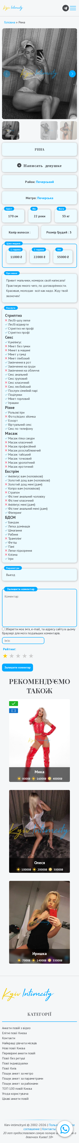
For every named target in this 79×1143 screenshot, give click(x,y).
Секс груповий (17, 378)
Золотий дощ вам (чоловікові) (29, 480)
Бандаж (13, 522)
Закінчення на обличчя (23, 370)
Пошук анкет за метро (17, 1073)
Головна (9, 22)
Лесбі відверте (18, 324)
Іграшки (13, 403)
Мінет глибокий (19, 358)
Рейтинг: (9, 649)
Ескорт (13, 420)
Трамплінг (14, 538)
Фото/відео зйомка (22, 416)
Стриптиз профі (19, 332)
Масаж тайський (19, 454)
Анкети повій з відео (16, 1028)
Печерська (45, 198)
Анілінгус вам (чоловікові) (25, 476)
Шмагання (15, 530)
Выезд (10, 575)
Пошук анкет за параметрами (22, 1078)
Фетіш (12, 542)
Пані (11, 546)
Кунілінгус (14, 342)
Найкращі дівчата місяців (19, 1043)
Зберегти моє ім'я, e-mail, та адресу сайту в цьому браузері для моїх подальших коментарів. (38, 631)
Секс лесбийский (19, 387)
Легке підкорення (20, 550)
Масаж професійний (22, 446)
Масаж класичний (20, 442)
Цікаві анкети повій (15, 1099)
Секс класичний (18, 382)
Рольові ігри (16, 412)
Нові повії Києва (13, 1048)
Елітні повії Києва (14, 1033)
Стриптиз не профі (21, 328)
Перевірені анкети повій (18, 1053)
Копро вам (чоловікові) (24, 488)
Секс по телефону (20, 429)
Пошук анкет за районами (20, 1083)
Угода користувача (15, 1094)
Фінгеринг (14, 513)
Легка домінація (19, 526)
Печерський (45, 182)
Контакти (8, 1038)
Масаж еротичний (20, 466)
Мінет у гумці (17, 354)
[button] (65, 1129)
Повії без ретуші (13, 1058)
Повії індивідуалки (15, 1063)
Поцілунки (15, 395)
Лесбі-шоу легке (19, 320)
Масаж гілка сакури (21, 438)
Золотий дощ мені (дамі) (25, 484)
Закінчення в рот (19, 362)
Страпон (14, 492)
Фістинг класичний (21, 500)
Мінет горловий (19, 399)
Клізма (12, 555)
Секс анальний (18, 374)
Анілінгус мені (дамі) (21, 504)
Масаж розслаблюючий (24, 450)
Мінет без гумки (19, 346)
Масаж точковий (20, 458)
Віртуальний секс (20, 424)
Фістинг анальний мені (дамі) (28, 508)
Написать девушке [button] (41, 165)
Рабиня (13, 534)
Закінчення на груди (21, 366)
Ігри (10, 559)
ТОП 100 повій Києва (17, 1088)
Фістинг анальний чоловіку (26, 496)
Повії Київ (9, 1068)
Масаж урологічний (21, 462)
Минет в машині (19, 350)
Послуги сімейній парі (22, 391)
